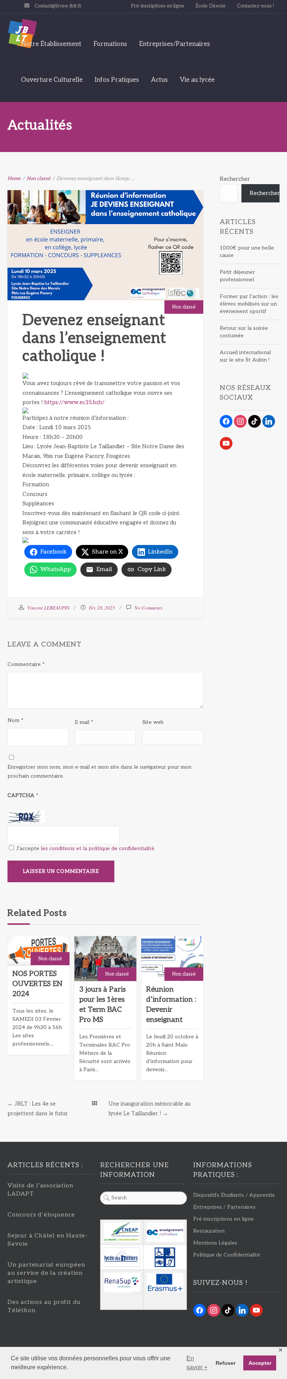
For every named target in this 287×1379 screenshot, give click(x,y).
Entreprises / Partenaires (224, 1207)
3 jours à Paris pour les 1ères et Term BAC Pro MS (102, 1004)
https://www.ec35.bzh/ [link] (74, 402)
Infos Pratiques (117, 80)
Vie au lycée (197, 80)
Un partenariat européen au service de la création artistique (46, 1273)
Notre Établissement (51, 44)
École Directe (210, 6)
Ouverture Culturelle (52, 80)
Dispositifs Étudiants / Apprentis (234, 1195)
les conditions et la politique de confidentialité (97, 848)
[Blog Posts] (94, 1103)
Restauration (209, 1231)
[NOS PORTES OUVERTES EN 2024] (38, 951)
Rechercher (235, 179)
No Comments (149, 607)
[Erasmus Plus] (164, 1282)
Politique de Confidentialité (226, 1255)
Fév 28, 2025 (102, 607)
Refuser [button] (225, 1363)
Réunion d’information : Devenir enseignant (171, 1004)
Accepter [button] (260, 1363)
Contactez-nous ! (255, 6)
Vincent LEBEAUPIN (48, 607)
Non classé (38, 179)
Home (14, 179)
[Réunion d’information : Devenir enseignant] (172, 958)
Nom (15, 720)
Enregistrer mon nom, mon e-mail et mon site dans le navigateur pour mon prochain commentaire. (99, 771)
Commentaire (26, 664)
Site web (153, 722)
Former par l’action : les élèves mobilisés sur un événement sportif (249, 303)
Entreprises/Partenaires (174, 44)
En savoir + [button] (196, 1362)
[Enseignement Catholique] (164, 1232)
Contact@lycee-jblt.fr (57, 6)
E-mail (84, 722)
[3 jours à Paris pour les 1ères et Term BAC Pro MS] (105, 958)
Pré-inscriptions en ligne (157, 6)
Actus (159, 80)
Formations (110, 44)
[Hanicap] (164, 1257)
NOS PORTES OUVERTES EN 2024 (37, 984)
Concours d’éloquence (41, 1214)
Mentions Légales (215, 1243)
